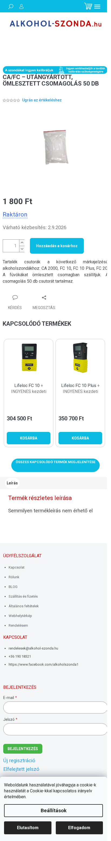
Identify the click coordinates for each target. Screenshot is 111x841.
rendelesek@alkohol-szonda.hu (33, 648)
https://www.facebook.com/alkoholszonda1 (43, 664)
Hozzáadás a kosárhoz (57, 246)
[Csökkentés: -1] (22, 249)
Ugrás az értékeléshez (42, 100)
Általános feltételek (24, 606)
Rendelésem (18, 625)
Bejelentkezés (23, 749)
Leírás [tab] (12, 483)
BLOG (13, 587)
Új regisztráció (19, 761)
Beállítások (54, 811)
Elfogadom (79, 827)
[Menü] (97, 6)
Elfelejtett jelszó (21, 769)
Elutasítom (28, 827)
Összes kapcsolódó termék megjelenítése (55, 462)
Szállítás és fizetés (23, 596)
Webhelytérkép (20, 616)
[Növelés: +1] (22, 243)
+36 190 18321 (20, 656)
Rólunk (14, 577)
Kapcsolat (17, 567)
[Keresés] (10, 6)
